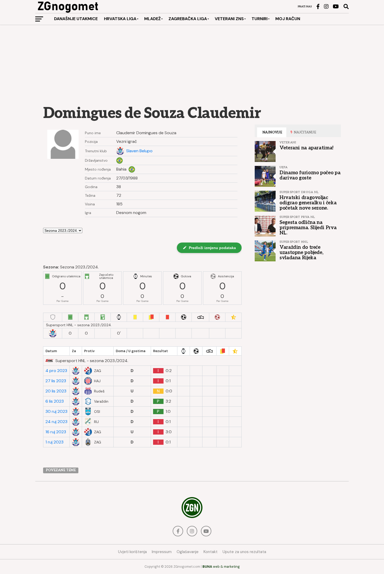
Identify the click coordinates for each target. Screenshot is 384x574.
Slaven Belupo (139, 151)
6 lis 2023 (54, 401)
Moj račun (287, 18)
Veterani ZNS (229, 18)
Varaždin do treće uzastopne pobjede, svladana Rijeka (301, 252)
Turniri (259, 18)
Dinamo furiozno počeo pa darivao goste (310, 175)
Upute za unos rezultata (244, 551)
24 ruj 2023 (56, 421)
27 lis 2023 (55, 381)
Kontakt (210, 551)
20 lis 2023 (55, 391)
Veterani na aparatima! (307, 148)
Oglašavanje (188, 551)
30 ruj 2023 (56, 411)
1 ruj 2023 (54, 442)
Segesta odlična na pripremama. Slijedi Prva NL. (308, 228)
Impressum (162, 551)
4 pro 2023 (56, 370)
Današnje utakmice (76, 18)
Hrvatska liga (120, 18)
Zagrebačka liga (187, 18)
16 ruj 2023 (55, 432)
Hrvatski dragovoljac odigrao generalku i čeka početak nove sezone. (308, 203)
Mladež (152, 18)
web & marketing (221, 566)
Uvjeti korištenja (132, 551)
